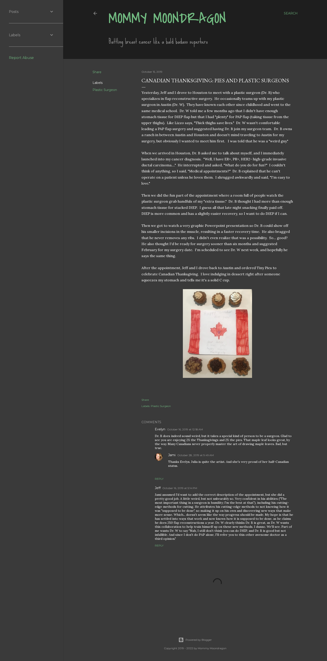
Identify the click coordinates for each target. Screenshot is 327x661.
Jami (172, 455)
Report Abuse (21, 58)
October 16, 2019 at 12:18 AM (185, 429)
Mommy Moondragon (167, 18)
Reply (159, 478)
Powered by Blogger (199, 639)
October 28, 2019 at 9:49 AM (195, 455)
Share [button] (97, 72)
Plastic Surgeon (105, 90)
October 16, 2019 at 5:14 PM (179, 488)
